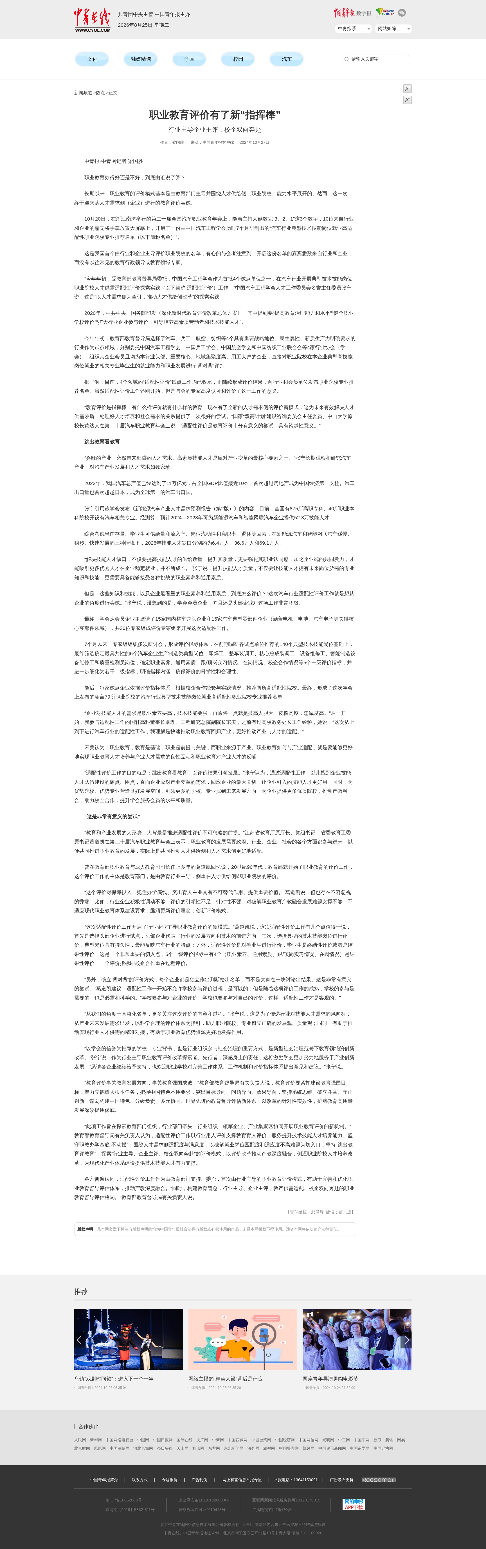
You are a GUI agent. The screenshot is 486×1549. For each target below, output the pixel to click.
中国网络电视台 (119, 1440)
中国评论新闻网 (332, 1448)
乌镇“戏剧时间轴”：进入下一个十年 (114, 1379)
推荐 (81, 1291)
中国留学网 (360, 1448)
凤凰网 (100, 1448)
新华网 (96, 1440)
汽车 (287, 59)
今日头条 (165, 1448)
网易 (401, 1440)
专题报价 (169, 1480)
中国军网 (362, 1440)
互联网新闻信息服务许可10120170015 (286, 1500)
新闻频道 (83, 92)
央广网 (202, 1440)
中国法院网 (119, 1448)
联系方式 (140, 1480)
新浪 (377, 1440)
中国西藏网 (238, 1440)
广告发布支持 (342, 1480)
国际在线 (184, 1440)
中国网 (143, 1440)
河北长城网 (143, 1448)
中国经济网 (285, 1440)
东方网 (214, 1448)
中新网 (218, 1440)
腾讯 (389, 1440)
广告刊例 (199, 1480)
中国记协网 (383, 1448)
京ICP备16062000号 (123, 1500)
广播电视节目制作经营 (272, 1509)
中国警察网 (289, 1448)
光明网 (328, 1440)
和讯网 (198, 1448)
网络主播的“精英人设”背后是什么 (225, 1379)
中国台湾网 (261, 1440)
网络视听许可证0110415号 (202, 1509)
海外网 (253, 1448)
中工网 (344, 1440)
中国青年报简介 (104, 1480)
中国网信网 (308, 1440)
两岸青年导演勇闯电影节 (330, 1379)
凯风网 (308, 1448)
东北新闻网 (234, 1448)
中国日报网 (163, 1440)
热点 (100, 92)
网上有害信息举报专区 (242, 1480)
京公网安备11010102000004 (204, 1500)
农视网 (269, 1448)
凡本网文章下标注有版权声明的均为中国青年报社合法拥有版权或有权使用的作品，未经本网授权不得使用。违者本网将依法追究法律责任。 (209, 1229)
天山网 (182, 1448)
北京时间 (82, 1448)
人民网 (80, 1440)
